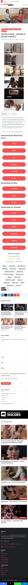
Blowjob (5, 268)
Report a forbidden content (7, 403)
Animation (12, 266)
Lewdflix (2, 555)
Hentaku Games (4, 557)
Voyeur (19, 285)
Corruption (13, 268)
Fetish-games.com (4, 535)
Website (2, 368)
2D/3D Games (5, 29)
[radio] (9, 259)
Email (2, 362)
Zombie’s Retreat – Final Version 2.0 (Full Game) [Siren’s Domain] (7, 327)
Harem (10, 277)
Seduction (7, 282)
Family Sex (20, 271)
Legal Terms (3, 574)
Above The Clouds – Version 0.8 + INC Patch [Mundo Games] (20, 327)
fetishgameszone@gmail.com (10, 546)
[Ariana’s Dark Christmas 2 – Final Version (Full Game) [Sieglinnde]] (21, 307)
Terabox (14, 240)
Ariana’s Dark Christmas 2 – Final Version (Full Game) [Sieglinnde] (21, 313)
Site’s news (4, 401)
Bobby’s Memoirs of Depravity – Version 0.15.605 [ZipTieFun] (13, 462)
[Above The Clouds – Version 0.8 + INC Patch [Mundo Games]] (21, 321)
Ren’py (20, 280)
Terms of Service (4, 570)
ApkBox (14, 227)
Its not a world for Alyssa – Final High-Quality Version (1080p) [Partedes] (12, 441)
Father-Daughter (9, 274)
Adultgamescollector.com (6, 543)
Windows (4, 31)
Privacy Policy (4, 568)
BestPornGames (4, 553)
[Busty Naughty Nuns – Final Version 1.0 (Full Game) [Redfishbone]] (7, 307)
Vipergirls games (4, 561)
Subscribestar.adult (18, 131)
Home (3, 26)
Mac (19, 29)
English (8, 289)
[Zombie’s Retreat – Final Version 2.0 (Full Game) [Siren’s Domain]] (7, 321)
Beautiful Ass (21, 266)
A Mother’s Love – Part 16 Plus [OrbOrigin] (13, 482)
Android (11, 29)
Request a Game (5, 395)
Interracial (17, 277)
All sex (5, 266)
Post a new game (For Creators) (8, 393)
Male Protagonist (10, 280)
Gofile (14, 178)
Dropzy (14, 213)
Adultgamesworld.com (17, 543)
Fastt (14, 143)
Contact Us (4, 397)
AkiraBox (14, 164)
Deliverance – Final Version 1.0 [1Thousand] (14, 501)
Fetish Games (23, 580)
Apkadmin (14, 234)
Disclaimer (3, 572)
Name (2, 357)
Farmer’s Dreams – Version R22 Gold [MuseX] (12, 521)
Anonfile (14, 202)
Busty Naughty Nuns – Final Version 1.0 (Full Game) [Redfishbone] (6, 313)
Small (22, 282)
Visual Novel (11, 285)
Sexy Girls (15, 282)
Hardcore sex (20, 274)
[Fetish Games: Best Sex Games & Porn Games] (8, 5)
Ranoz (14, 150)
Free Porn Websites (5, 559)
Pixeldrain (14, 171)
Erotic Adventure (9, 271)
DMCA (3, 399)
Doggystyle (22, 268)
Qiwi (14, 157)
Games (7, 26)
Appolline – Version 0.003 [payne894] (12, 1)
